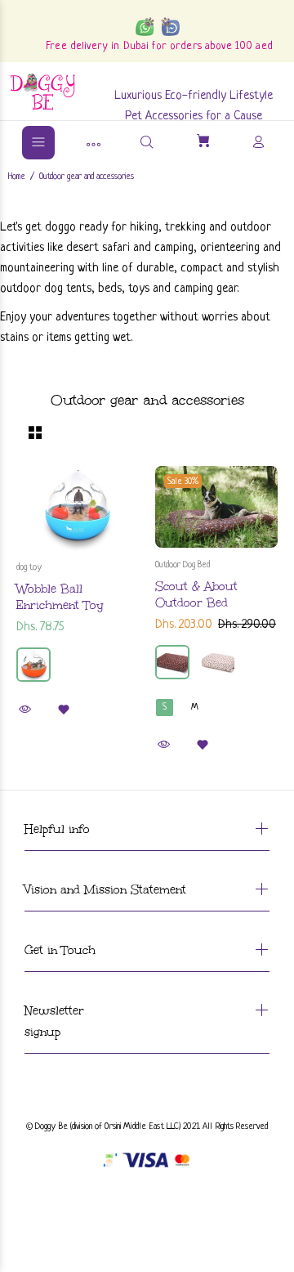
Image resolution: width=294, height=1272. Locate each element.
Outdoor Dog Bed (182, 565)
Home (16, 176)
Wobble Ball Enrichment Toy (60, 597)
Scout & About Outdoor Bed (196, 595)
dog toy (29, 567)
